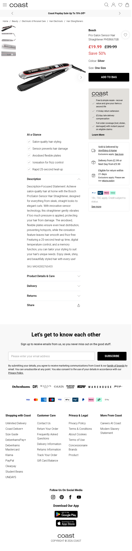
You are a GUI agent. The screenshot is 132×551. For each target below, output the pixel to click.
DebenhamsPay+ (16, 439)
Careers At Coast (110, 423)
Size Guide (12, 434)
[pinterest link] (62, 497)
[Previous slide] (12, 13)
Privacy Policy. (16, 373)
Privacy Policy (77, 423)
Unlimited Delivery (16, 423)
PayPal (10, 460)
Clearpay (11, 466)
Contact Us (44, 423)
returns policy (108, 180)
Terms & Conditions (80, 428)
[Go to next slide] (81, 77)
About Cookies (78, 434)
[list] (51, 77)
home (5, 21)
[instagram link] (53, 497)
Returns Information (49, 449)
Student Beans (14, 471)
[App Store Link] (66, 519)
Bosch (92, 30)
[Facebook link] (70, 497)
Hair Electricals (56, 21)
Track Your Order (47, 455)
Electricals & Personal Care (34, 21)
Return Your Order (47, 428)
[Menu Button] (5, 5)
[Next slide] (120, 13)
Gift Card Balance (47, 460)
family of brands (115, 365)
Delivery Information (49, 444)
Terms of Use (77, 439)
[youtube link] (79, 497)
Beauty (15, 21)
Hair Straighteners (75, 21)
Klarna (9, 455)
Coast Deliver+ (14, 428)
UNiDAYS (11, 477)
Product (73, 455)
